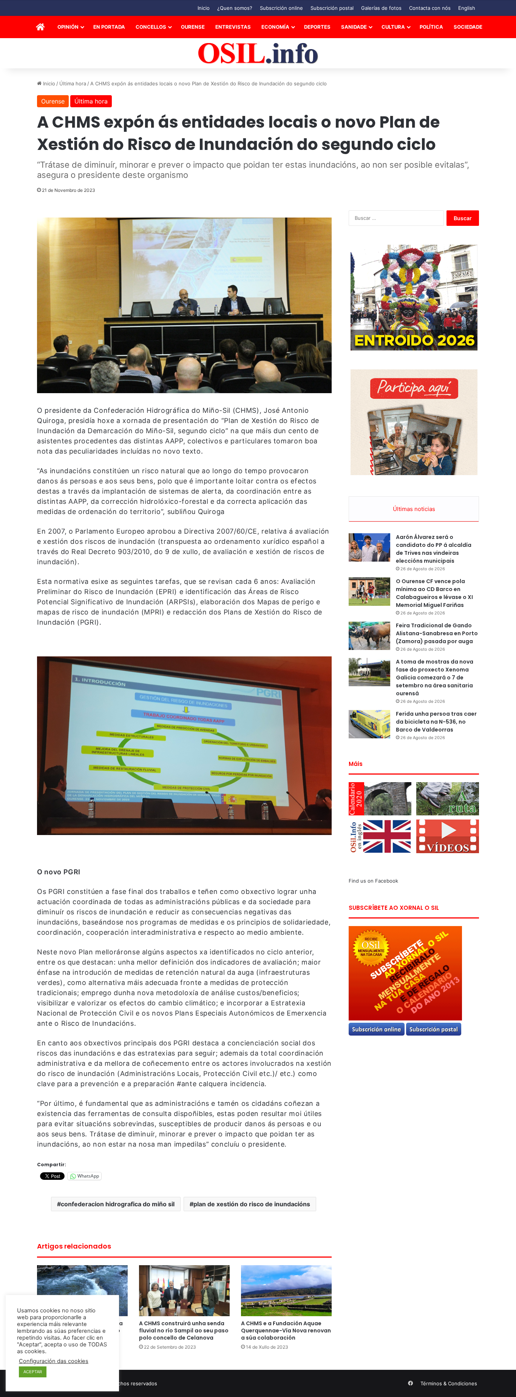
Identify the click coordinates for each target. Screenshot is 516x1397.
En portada (109, 27)
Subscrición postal (332, 8)
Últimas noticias (414, 508)
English (466, 8)
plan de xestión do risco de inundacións (251, 1204)
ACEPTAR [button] (32, 1371)
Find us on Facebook (373, 881)
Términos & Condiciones (448, 1383)
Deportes (317, 27)
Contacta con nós (430, 8)
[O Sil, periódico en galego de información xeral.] (258, 53)
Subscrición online (281, 8)
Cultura (393, 27)
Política (431, 27)
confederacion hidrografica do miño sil (118, 1204)
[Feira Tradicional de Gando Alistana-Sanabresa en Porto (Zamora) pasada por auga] (369, 636)
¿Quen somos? (234, 8)
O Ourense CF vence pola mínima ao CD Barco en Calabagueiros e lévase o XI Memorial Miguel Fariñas (434, 593)
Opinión (68, 27)
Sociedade (468, 27)
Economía (275, 27)
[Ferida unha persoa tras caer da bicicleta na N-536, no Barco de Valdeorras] (369, 724)
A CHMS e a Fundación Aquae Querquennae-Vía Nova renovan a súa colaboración (286, 1330)
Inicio (204, 8)
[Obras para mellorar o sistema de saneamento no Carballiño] (82, 1290)
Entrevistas (233, 27)
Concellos (151, 27)
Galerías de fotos (381, 8)
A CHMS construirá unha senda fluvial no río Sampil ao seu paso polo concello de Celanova (184, 1330)
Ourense (193, 27)
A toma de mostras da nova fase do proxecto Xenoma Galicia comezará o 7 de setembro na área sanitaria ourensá (434, 677)
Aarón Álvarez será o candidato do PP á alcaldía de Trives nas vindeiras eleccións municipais (433, 549)
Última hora (72, 83)
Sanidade (354, 27)
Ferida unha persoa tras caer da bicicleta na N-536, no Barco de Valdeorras (436, 721)
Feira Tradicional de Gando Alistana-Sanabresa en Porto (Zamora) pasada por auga (437, 633)
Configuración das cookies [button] (53, 1361)
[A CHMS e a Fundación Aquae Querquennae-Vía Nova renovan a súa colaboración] (286, 1290)
